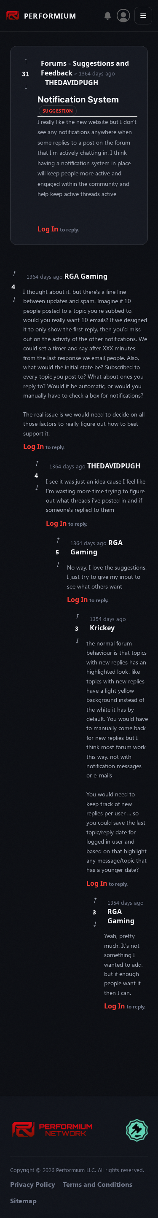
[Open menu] (143, 15)
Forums (54, 63)
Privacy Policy (32, 1184)
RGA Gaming (85, 276)
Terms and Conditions (97, 1184)
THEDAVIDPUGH (71, 82)
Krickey (102, 627)
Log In (48, 229)
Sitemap (23, 1200)
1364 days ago (67, 276)
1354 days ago (108, 623)
